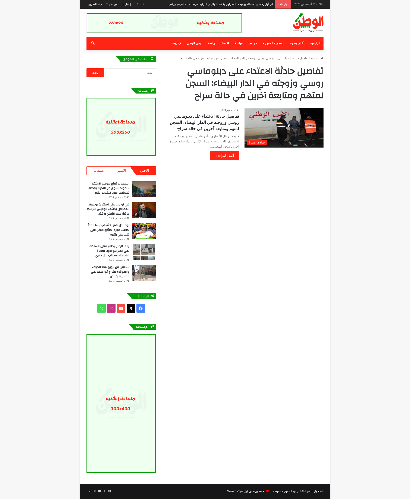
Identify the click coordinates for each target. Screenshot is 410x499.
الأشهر (121, 170)
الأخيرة (144, 170)
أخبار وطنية (297, 43)
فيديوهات (175, 43)
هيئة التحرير (95, 4)
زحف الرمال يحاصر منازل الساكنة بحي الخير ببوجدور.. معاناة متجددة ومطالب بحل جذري (109, 250)
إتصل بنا (126, 4)
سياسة (239, 43)
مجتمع (253, 43)
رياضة (211, 43)
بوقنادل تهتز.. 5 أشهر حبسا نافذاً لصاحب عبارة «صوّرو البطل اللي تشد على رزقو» (108, 229)
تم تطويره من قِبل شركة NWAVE (246, 491)
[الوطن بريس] (308, 22)
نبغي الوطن (194, 43)
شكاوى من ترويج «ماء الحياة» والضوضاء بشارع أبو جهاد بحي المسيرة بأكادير (110, 271)
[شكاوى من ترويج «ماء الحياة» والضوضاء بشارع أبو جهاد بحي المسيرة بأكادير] (144, 273)
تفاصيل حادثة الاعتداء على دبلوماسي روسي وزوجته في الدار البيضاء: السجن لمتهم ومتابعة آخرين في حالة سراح (204, 122)
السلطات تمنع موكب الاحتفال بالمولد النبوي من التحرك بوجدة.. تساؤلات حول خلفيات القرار (108, 188)
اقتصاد (225, 43)
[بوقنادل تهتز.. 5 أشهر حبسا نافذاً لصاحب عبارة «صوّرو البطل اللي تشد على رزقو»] (144, 231)
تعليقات (99, 170)
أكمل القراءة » (224, 155)
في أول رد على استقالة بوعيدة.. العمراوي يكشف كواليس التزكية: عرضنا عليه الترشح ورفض (220, 4)
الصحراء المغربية (273, 43)
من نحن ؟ (111, 4)
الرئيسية (315, 43)
